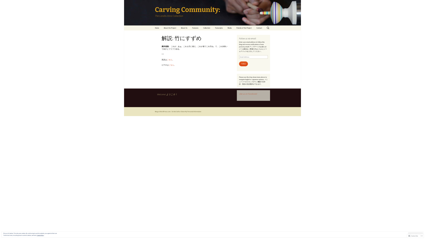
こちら (169, 60)
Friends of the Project (244, 28)
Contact (259, 28)
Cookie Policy (40, 235)
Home (157, 28)
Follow (243, 64)
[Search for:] (268, 28)
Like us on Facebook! (248, 93)
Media (230, 28)
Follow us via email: (247, 38)
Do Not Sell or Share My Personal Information (186, 112)
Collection (206, 28)
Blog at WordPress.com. (163, 112)
